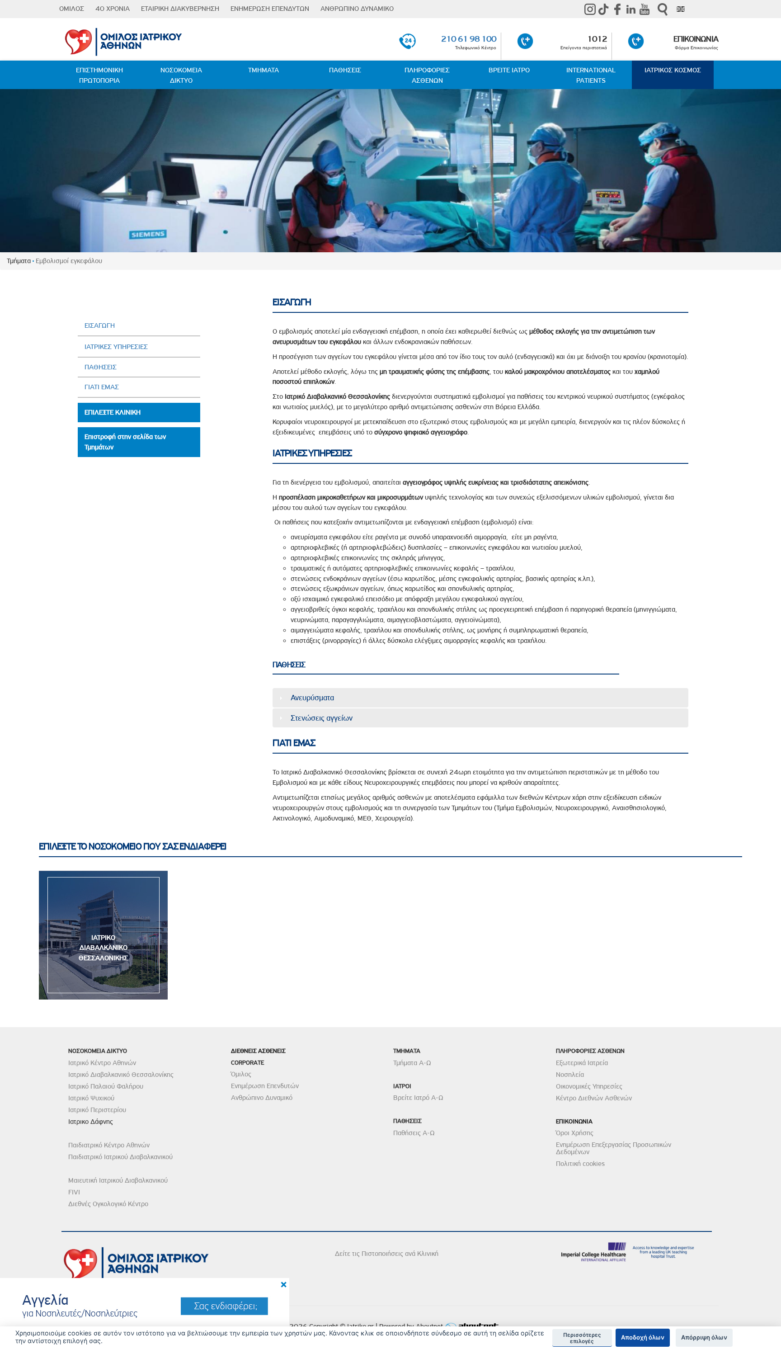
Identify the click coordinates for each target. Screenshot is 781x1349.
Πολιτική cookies (580, 1164)
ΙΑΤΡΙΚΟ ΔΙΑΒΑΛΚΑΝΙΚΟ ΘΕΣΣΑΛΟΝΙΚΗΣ (103, 948)
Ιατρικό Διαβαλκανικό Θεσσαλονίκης (121, 1075)
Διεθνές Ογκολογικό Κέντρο (108, 1204)
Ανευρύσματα (312, 697)
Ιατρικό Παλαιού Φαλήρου (105, 1086)
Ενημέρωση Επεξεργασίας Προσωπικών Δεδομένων (613, 1148)
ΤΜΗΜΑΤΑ (263, 70)
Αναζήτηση (662, 9)
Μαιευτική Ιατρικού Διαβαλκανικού (118, 1180)
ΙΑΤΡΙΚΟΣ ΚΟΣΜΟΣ (673, 70)
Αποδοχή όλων (642, 1337)
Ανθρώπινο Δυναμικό (261, 1098)
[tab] (480, 697)
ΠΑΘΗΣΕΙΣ (345, 70)
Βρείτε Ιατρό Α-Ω (418, 1098)
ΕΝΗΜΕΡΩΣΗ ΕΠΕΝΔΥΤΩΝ (270, 9)
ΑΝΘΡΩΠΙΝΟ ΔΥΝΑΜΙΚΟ (357, 9)
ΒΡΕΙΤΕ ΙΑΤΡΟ (509, 70)
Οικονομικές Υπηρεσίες (589, 1086)
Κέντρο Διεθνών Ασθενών (594, 1098)
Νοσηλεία (570, 1075)
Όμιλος (241, 1074)
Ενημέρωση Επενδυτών (265, 1086)
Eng (680, 9)
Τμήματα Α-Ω (412, 1063)
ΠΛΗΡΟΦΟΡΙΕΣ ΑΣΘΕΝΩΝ (427, 75)
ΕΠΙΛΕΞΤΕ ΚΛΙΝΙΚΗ (113, 412)
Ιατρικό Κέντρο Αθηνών (102, 1063)
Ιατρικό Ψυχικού (91, 1098)
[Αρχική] (169, 40)
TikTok (604, 9)
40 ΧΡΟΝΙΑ (112, 9)
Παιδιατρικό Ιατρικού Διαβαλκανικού (120, 1157)
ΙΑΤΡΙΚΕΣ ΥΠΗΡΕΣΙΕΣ (116, 347)
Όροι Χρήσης (574, 1133)
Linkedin (631, 9)
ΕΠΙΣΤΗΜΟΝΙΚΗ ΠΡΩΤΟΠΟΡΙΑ (99, 75)
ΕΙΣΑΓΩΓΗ (100, 325)
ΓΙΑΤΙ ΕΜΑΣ (102, 387)
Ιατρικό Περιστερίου (97, 1110)
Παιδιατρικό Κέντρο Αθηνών (109, 1145)
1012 (597, 38)
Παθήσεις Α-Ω (414, 1133)
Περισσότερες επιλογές (582, 1338)
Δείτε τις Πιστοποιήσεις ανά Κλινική (386, 1254)
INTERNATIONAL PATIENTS (591, 75)
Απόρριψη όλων (704, 1337)
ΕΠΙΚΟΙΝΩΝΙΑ (695, 38)
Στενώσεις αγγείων (322, 717)
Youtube (644, 9)
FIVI (74, 1192)
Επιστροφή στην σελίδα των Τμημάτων (125, 442)
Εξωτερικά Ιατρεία (582, 1063)
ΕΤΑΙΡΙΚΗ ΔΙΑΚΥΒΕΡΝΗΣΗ (180, 9)
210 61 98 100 (468, 38)
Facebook (617, 9)
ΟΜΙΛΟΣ (71, 9)
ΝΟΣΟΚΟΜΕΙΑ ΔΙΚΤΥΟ (181, 75)
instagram (590, 9)
